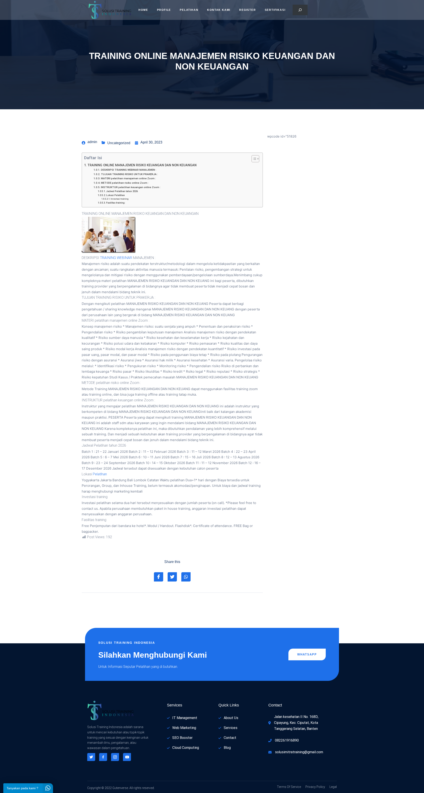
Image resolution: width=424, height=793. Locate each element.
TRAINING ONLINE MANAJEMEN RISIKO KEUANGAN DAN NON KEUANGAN (142, 165)
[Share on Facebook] (158, 577)
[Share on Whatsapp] (186, 577)
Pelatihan (189, 9)
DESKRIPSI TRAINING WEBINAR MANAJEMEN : (128, 170)
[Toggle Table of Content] (253, 158)
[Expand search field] (300, 10)
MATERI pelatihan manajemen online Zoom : (128, 178)
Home (143, 9)
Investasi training (120, 198)
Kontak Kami (218, 9)
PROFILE (164, 9)
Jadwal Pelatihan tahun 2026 (122, 191)
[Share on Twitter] (172, 577)
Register (247, 9)
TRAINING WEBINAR (116, 258)
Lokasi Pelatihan (115, 195)
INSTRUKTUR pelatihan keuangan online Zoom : (130, 187)
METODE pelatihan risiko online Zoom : (124, 183)
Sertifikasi (275, 9)
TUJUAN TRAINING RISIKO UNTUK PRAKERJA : (129, 174)
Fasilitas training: (115, 202)
